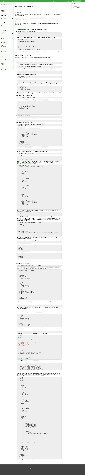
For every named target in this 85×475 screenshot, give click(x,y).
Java (1, 25)
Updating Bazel (3, 19)
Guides (2, 33)
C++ (1, 24)
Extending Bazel (59, 1)
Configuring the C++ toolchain (76, 7)
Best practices (3, 37)
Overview (18, 8)
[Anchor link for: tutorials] (5, 22)
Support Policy (17, 470)
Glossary (2, 45)
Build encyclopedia (3, 46)
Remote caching (3, 39)
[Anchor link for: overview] (21, 12)
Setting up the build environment (76, 6)
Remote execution (3, 38)
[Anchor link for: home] (4, 7)
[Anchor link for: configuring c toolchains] (34, 6)
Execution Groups (3, 55)
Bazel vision (2, 10)
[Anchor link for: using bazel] (6, 30)
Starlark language (3, 69)
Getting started (3, 11)
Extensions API (3, 65)
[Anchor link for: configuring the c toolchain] (33, 55)
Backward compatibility (4, 12)
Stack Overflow (17, 467)
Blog (68, 1)
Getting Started (48, 1)
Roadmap (3, 468)
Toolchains (2, 56)
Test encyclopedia (3, 47)
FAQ (1, 68)
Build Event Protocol (3, 51)
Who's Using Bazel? (4, 467)
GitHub (83, 1)
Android (2, 26)
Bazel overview (3, 9)
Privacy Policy (3, 470)
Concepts (2, 32)
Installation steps (3, 18)
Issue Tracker (17, 468)
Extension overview (3, 60)
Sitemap (3, 471)
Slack (30, 470)
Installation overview (4, 17)
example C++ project (51, 14)
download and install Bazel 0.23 (31, 27)
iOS (1, 27)
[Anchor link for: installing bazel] (8, 15)
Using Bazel (53, 1)
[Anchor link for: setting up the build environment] (35, 21)
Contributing (64, 1)
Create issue (74, 3)
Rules (2, 34)
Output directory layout (4, 52)
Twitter (30, 467)
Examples (2, 64)
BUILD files (2, 50)
